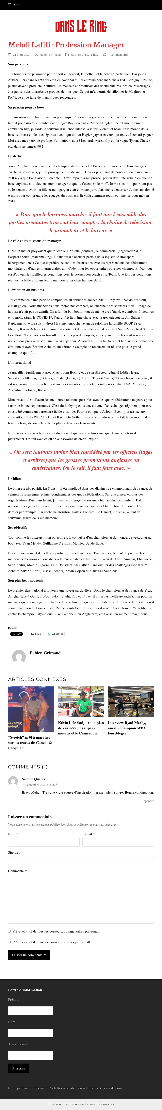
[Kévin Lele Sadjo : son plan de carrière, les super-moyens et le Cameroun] (81, 701)
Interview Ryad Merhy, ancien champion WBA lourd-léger (127, 728)
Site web (14, 852)
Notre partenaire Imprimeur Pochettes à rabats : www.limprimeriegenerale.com (65, 1087)
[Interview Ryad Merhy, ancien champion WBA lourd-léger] (131, 701)
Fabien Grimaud (50, 54)
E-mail (88, 834)
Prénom (13, 999)
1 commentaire (118, 54)
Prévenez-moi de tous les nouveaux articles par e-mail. (52, 942)
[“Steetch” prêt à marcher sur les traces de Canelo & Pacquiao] (31, 708)
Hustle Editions (102, 1104)
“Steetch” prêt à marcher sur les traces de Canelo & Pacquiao (30, 742)
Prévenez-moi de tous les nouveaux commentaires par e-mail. (57, 931)
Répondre (147, 801)
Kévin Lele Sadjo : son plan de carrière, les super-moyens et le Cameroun (81, 728)
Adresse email (18, 1044)
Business (76, 54)
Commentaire (19, 870)
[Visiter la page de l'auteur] (19, 656)
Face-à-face (91, 54)
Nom (13, 834)
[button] (15, 4)
